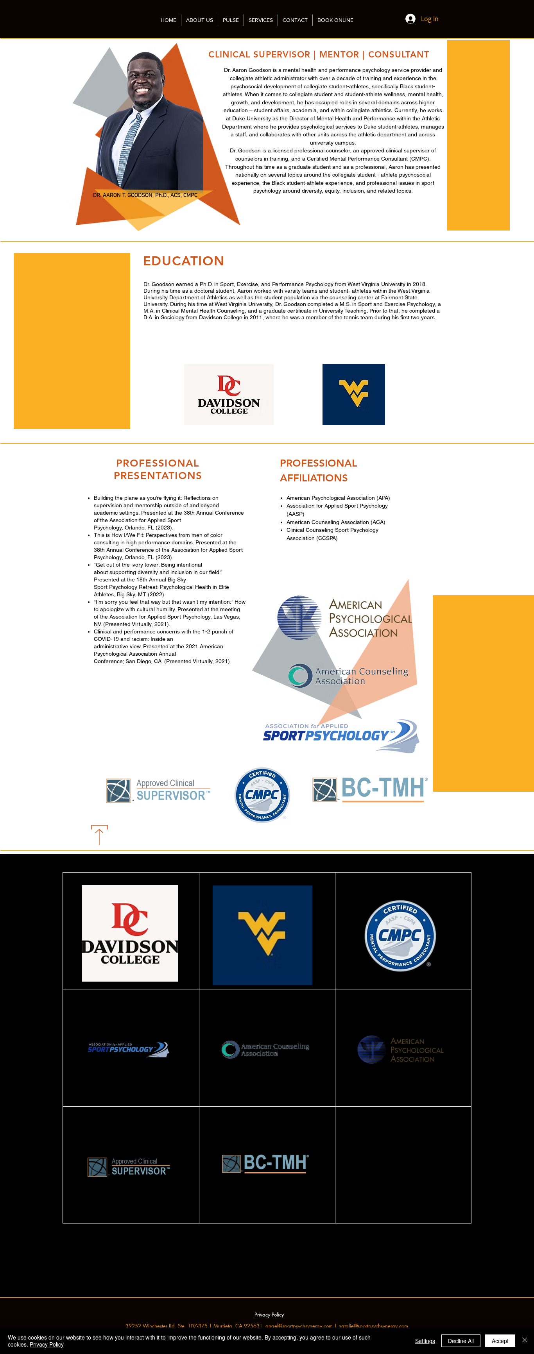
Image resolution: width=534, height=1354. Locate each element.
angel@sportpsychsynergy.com (299, 1325)
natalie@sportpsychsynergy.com (373, 1325)
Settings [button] (425, 1341)
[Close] (524, 1341)
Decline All (461, 1341)
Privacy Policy (47, 1344)
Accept (500, 1341)
